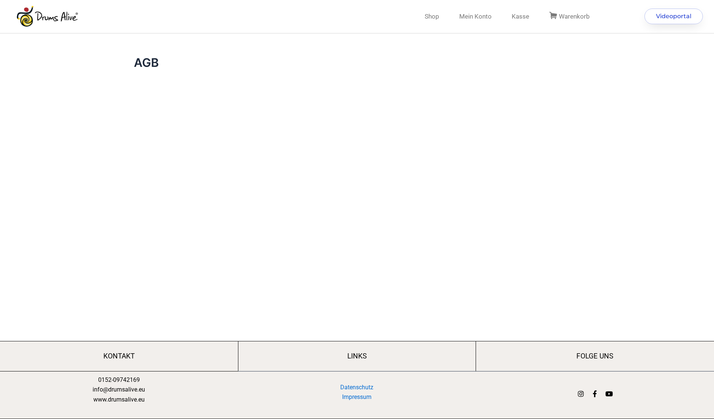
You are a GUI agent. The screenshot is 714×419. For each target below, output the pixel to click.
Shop (432, 16)
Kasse (520, 16)
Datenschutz (356, 387)
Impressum (357, 396)
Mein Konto (475, 16)
